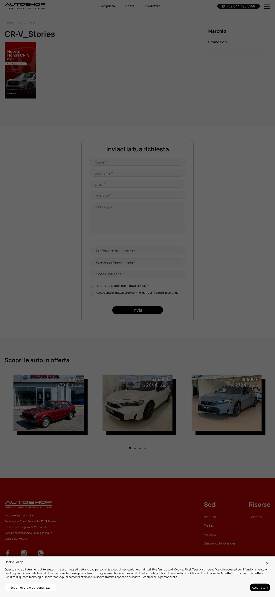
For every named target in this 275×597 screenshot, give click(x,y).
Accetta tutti (260, 587)
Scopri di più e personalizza (30, 587)
